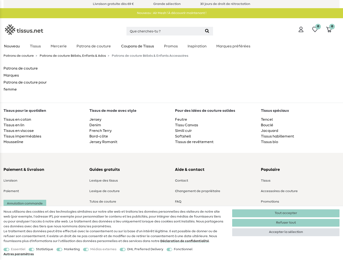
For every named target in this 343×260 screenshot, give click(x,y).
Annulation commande (25, 203)
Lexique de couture (104, 191)
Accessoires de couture (279, 191)
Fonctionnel (183, 249)
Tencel (267, 119)
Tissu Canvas (186, 125)
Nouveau (12, 46)
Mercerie (59, 46)
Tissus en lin (14, 125)
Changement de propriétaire (197, 191)
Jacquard (269, 131)
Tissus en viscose (19, 131)
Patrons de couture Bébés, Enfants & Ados (72, 55)
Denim (95, 125)
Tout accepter (286, 213)
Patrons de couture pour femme (25, 86)
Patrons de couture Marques (21, 72)
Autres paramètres (19, 254)
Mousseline (13, 142)
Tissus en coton (17, 119)
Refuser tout (286, 222)
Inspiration (197, 46)
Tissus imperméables (22, 136)
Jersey (95, 119)
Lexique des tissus (103, 180)
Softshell (183, 136)
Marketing (72, 249)
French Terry (100, 131)
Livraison (10, 180)
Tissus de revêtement (194, 142)
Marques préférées (233, 46)
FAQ (178, 201)
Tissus (35, 46)
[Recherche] (207, 31)
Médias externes (103, 249)
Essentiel (18, 249)
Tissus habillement (277, 136)
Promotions (270, 201)
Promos (171, 46)
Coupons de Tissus (137, 46)
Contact (181, 180)
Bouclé (267, 125)
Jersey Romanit (103, 142)
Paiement (11, 191)
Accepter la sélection (286, 232)
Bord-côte (98, 136)
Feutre (181, 119)
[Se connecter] (301, 29)
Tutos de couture (102, 201)
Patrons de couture (94, 46)
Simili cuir (183, 131)
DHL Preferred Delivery (145, 249)
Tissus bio (269, 142)
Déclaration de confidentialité (184, 241)
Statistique (44, 249)
